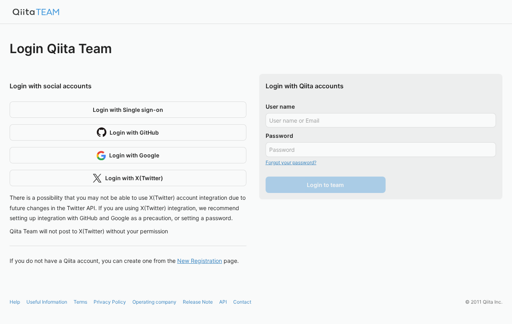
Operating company (154, 302)
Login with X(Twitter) (134, 178)
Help (15, 302)
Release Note (198, 302)
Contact (242, 302)
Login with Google (134, 155)
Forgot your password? (291, 162)
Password (279, 135)
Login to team (325, 184)
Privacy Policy (110, 302)
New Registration (199, 260)
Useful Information (46, 302)
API (223, 302)
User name (280, 106)
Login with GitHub (134, 132)
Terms (80, 302)
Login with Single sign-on (128, 109)
